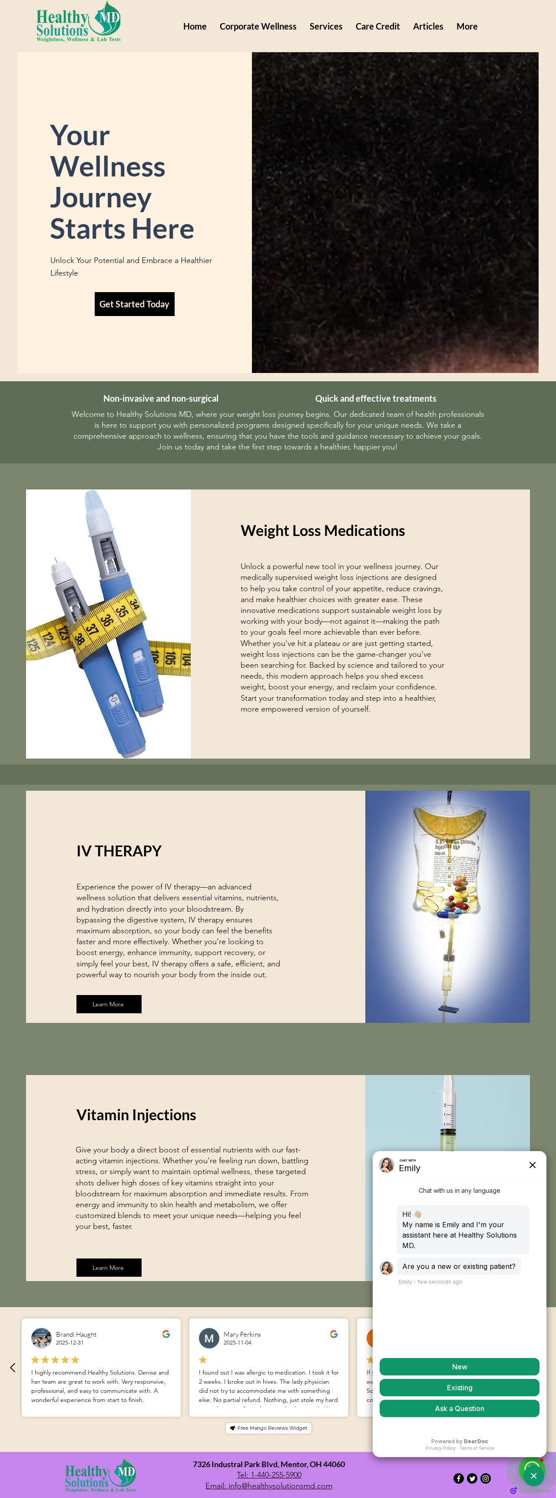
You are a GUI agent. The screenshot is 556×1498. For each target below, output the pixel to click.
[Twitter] (472, 1478)
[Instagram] (485, 1478)
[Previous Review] (13, 1367)
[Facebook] (458, 1478)
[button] (326, 26)
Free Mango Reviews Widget (272, 1428)
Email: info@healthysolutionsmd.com (268, 1486)
